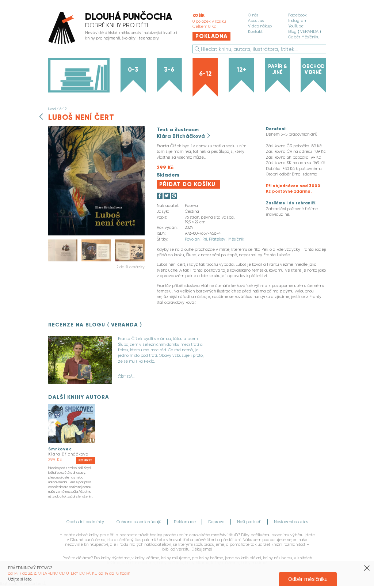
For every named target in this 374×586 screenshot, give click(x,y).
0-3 (133, 69)
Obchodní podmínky (85, 521)
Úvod (52, 109)
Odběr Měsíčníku (304, 37)
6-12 (205, 73)
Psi (204, 239)
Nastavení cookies (291, 521)
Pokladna (211, 36)
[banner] (114, 28)
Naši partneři (249, 521)
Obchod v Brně (313, 69)
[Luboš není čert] (96, 234)
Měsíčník (236, 239)
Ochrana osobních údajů (139, 521)
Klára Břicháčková (181, 136)
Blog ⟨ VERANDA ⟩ (304, 31)
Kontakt (255, 31)
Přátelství (217, 239)
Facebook (297, 15)
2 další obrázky (131, 267)
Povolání (193, 239)
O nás (253, 15)
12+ (241, 69)
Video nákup (260, 26)
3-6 (169, 69)
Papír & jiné (277, 69)
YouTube (296, 26)
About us (256, 20)
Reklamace (185, 521)
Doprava (216, 521)
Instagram (297, 20)
